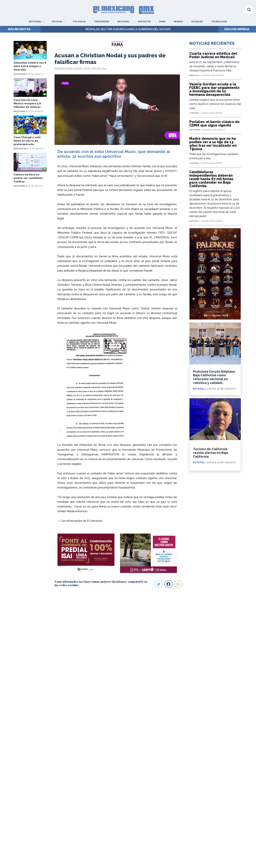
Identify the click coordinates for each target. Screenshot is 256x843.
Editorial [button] (35, 21)
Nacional (123, 21)
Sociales (197, 21)
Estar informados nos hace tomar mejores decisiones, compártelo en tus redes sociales (101, 583)
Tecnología (219, 21)
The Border (101, 21)
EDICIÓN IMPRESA (236, 29)
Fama (162, 21)
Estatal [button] (57, 21)
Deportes (144, 21)
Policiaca (79, 21)
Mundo (178, 21)
